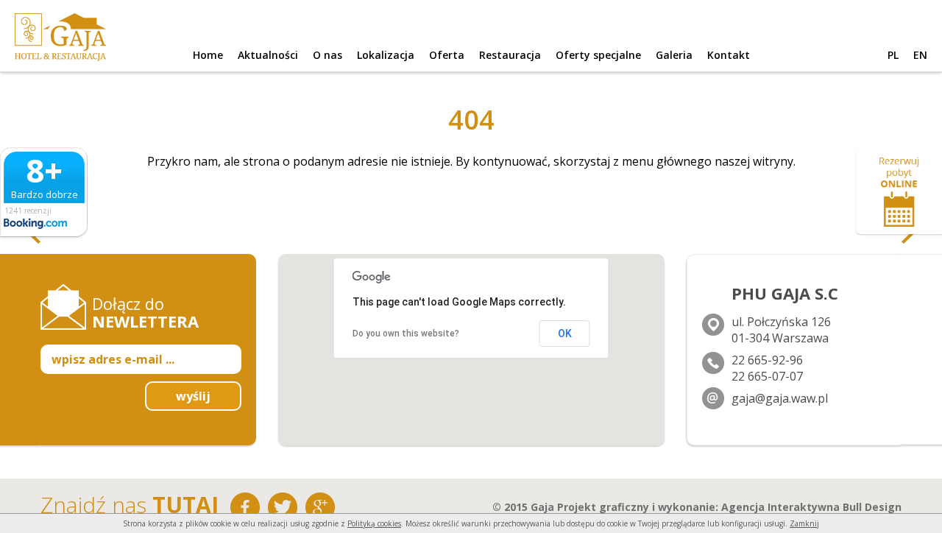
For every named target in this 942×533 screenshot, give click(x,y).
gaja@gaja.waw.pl (780, 398)
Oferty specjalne (598, 55)
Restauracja (510, 55)
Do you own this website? (406, 333)
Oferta (446, 55)
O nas (327, 55)
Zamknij (804, 523)
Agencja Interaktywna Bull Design (811, 507)
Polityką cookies (374, 523)
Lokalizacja (385, 55)
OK (565, 333)
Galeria (674, 55)
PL (893, 55)
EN (920, 55)
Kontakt (728, 55)
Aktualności (268, 55)
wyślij (193, 396)
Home (208, 55)
